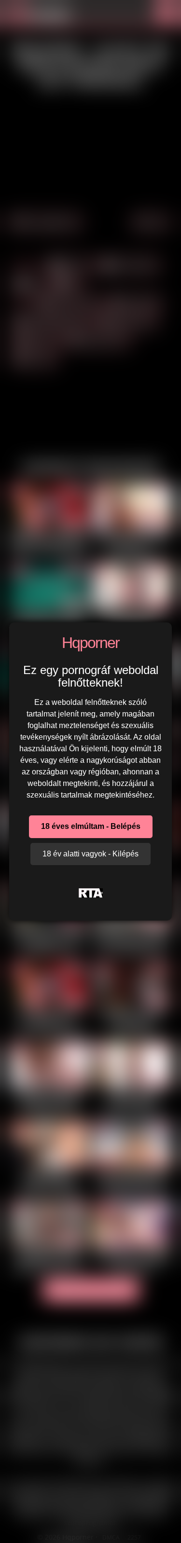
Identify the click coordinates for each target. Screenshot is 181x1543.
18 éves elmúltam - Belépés (90, 826)
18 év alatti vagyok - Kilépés (90, 854)
